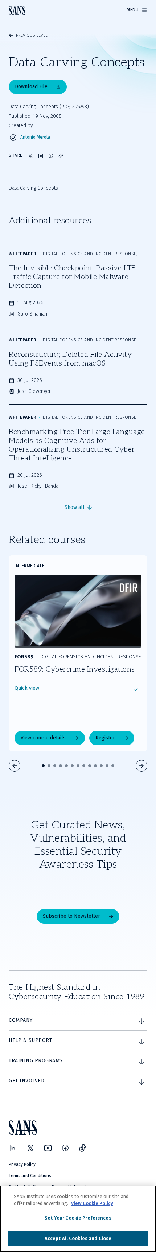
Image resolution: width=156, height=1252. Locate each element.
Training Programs (36, 1061)
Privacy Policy (22, 1164)
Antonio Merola (35, 137)
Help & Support (30, 1040)
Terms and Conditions (30, 1175)
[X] (30, 1148)
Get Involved (26, 1081)
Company (21, 1020)
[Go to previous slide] (14, 766)
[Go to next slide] (141, 766)
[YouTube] (48, 1148)
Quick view (27, 688)
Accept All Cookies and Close (78, 1238)
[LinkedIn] (13, 1148)
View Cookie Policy (92, 1203)
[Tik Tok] (82, 1148)
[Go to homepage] (17, 10)
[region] (78, 1219)
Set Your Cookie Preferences (78, 1218)
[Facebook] (65, 1148)
